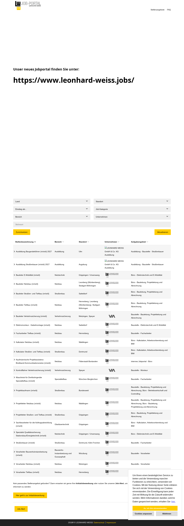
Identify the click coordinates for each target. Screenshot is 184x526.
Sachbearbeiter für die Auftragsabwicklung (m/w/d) (34, 424)
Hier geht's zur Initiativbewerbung (30, 495)
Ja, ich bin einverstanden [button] (155, 508)
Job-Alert (119, 483)
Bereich (58, 242)
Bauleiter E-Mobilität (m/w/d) (28, 275)
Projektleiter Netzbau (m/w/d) (28, 403)
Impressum (111, 522)
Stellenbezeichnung (24, 242)
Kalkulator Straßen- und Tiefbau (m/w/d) (33, 352)
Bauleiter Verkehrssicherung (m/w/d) (31, 316)
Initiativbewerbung (84, 483)
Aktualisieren (162, 232)
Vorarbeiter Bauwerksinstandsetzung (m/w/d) (31, 453)
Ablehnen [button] (166, 514)
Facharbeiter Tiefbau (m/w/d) (28, 333)
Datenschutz (99, 522)
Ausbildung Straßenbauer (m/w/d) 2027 (33, 264)
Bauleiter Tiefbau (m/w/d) (26, 305)
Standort (83, 242)
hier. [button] (173, 501)
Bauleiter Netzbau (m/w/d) (27, 284)
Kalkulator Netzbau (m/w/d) (27, 342)
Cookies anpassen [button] (143, 514)
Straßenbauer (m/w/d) (25, 443)
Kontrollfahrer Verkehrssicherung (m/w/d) (33, 370)
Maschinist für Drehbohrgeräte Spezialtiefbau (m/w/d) (29, 379)
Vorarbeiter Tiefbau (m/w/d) (27, 472)
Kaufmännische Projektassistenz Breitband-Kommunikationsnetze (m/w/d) (33, 361)
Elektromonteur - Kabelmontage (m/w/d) (33, 325)
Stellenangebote (157, 10)
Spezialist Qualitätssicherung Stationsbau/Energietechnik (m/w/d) (31, 434)
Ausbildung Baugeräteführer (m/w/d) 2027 (34, 251)
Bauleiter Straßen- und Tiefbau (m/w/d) (32, 294)
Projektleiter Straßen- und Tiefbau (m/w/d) (34, 415)
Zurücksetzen (21, 232)
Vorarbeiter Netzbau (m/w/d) (28, 464)
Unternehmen (111, 242)
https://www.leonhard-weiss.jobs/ (73, 80)
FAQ (169, 10)
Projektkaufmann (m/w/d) (26, 390)
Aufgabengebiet (138, 242)
